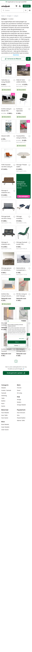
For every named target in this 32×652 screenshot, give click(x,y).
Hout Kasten (4, 418)
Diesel (18, 390)
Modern (19, 402)
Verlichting (4, 395)
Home (3, 16)
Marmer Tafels (21, 420)
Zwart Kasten (5, 429)
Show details (21, 338)
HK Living (19, 393)
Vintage (19, 399)
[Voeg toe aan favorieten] (14, 80)
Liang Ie (16, 16)
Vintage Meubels (21, 405)
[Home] (7, 6)
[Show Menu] (30, 10)
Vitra (18, 415)
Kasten (3, 406)
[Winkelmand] (16, 6)
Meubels (3, 388)
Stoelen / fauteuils (6, 390)
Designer (9, 16)
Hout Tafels (4, 415)
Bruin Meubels (5, 424)
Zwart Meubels (5, 427)
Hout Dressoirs (21, 412)
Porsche (19, 388)
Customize (16, 345)
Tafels (3, 398)
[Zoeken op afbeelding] (25, 10)
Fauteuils (3, 393)
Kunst (2, 403)
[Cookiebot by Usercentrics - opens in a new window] (21, 321)
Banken (3, 401)
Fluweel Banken (21, 418)
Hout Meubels (5, 412)
